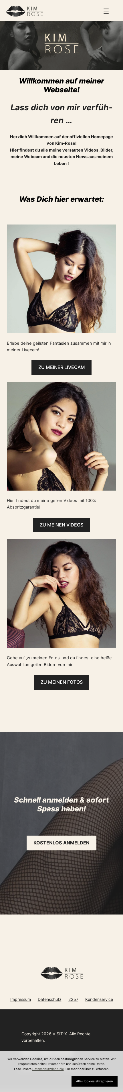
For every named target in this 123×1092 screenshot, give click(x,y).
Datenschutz (49, 999)
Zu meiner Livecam (61, 367)
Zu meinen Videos (61, 525)
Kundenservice (99, 999)
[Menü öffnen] (106, 11)
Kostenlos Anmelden (61, 843)
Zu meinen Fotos (62, 682)
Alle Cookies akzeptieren (94, 1081)
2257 (73, 999)
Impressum (20, 999)
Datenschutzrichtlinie (48, 1069)
